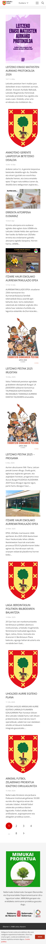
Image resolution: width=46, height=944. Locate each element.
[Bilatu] (42, 3)
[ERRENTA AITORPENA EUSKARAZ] (23, 199)
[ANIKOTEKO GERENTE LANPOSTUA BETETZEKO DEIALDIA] (23, 128)
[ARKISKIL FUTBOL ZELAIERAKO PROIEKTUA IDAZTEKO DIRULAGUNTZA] (23, 754)
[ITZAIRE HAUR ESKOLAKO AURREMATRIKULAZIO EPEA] (23, 260)
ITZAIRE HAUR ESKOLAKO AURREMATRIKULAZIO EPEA (22, 278)
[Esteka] (7, 3)
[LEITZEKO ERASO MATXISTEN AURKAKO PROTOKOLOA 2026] (23, 39)
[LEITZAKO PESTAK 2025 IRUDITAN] (23, 340)
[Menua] (37, 3)
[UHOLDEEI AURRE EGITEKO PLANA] (23, 669)
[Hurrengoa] (23, 833)
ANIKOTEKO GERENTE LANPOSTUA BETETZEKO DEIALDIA (20, 156)
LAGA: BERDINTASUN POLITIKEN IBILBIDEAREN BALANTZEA (20, 608)
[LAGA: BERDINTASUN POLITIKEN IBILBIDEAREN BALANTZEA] (23, 580)
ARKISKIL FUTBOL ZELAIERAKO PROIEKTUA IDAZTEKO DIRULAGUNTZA (21, 782)
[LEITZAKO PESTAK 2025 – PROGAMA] (23, 426)
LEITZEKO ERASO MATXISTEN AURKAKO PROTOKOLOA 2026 (22, 70)
